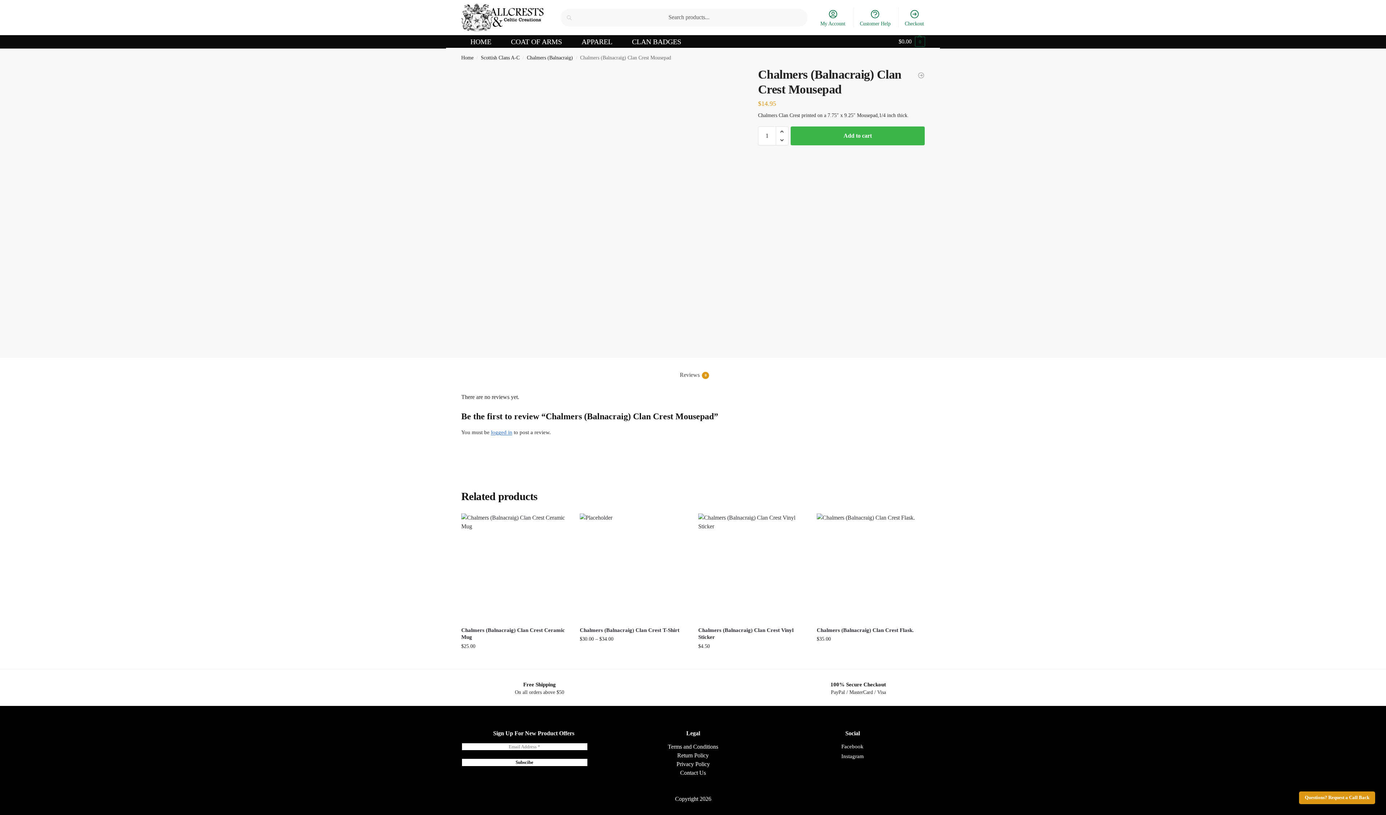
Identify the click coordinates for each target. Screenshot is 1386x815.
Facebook (852, 746)
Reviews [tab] (693, 375)
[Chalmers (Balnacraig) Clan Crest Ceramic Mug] (515, 567)
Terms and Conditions (693, 747)
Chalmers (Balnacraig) (550, 58)
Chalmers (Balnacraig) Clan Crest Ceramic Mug (513, 633)
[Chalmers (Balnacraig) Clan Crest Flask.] (870, 567)
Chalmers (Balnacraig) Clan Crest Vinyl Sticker (746, 633)
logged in (501, 432)
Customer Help (875, 23)
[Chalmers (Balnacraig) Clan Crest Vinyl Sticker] (921, 75)
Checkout (914, 23)
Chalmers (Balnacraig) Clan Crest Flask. (865, 630)
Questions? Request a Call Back (1337, 797)
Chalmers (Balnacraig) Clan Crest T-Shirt (629, 630)
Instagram (852, 756)
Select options (634, 654)
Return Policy (693, 755)
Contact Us (693, 773)
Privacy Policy (693, 764)
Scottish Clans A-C (500, 58)
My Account (832, 23)
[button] (912, 42)
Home (467, 58)
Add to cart (858, 136)
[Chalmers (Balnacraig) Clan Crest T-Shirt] (633, 567)
